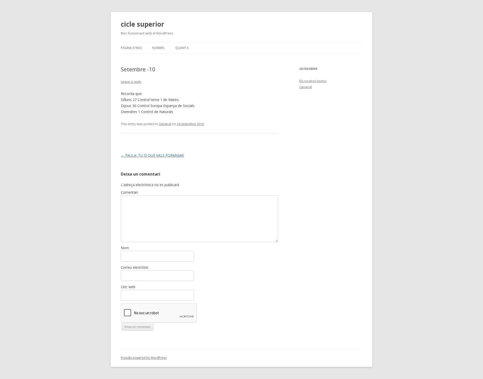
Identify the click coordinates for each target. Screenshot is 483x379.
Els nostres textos (313, 81)
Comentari (129, 192)
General (165, 124)
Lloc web (128, 286)
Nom (125, 247)
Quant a (182, 48)
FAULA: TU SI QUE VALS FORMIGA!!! (152, 155)
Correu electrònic (135, 267)
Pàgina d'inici (131, 48)
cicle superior (142, 24)
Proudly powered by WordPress (144, 358)
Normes (158, 48)
